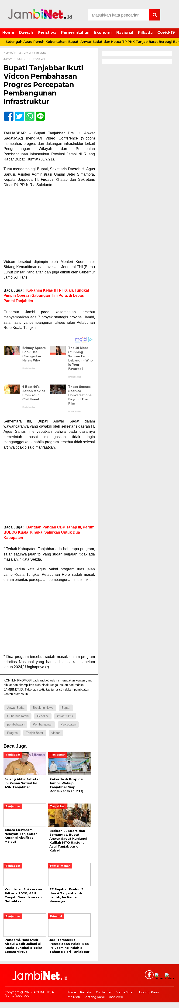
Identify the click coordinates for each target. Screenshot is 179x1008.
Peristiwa (47, 32)
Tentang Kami (94, 997)
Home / (8, 52)
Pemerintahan (75, 32)
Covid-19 (166, 32)
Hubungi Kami (148, 992)
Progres (12, 733)
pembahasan (15, 724)
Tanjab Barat (34, 733)
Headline (43, 716)
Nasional (124, 32)
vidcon (56, 733)
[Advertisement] (49, 224)
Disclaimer (104, 992)
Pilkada (145, 32)
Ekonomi (103, 32)
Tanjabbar (41, 52)
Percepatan (68, 724)
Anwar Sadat (15, 707)
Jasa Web (116, 997)
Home (8, 32)
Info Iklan (73, 997)
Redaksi (86, 992)
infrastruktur (65, 716)
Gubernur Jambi (18, 716)
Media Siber (125, 992)
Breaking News (43, 707)
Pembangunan (42, 724)
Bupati (66, 707)
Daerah (26, 32)
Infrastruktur (22, 52)
